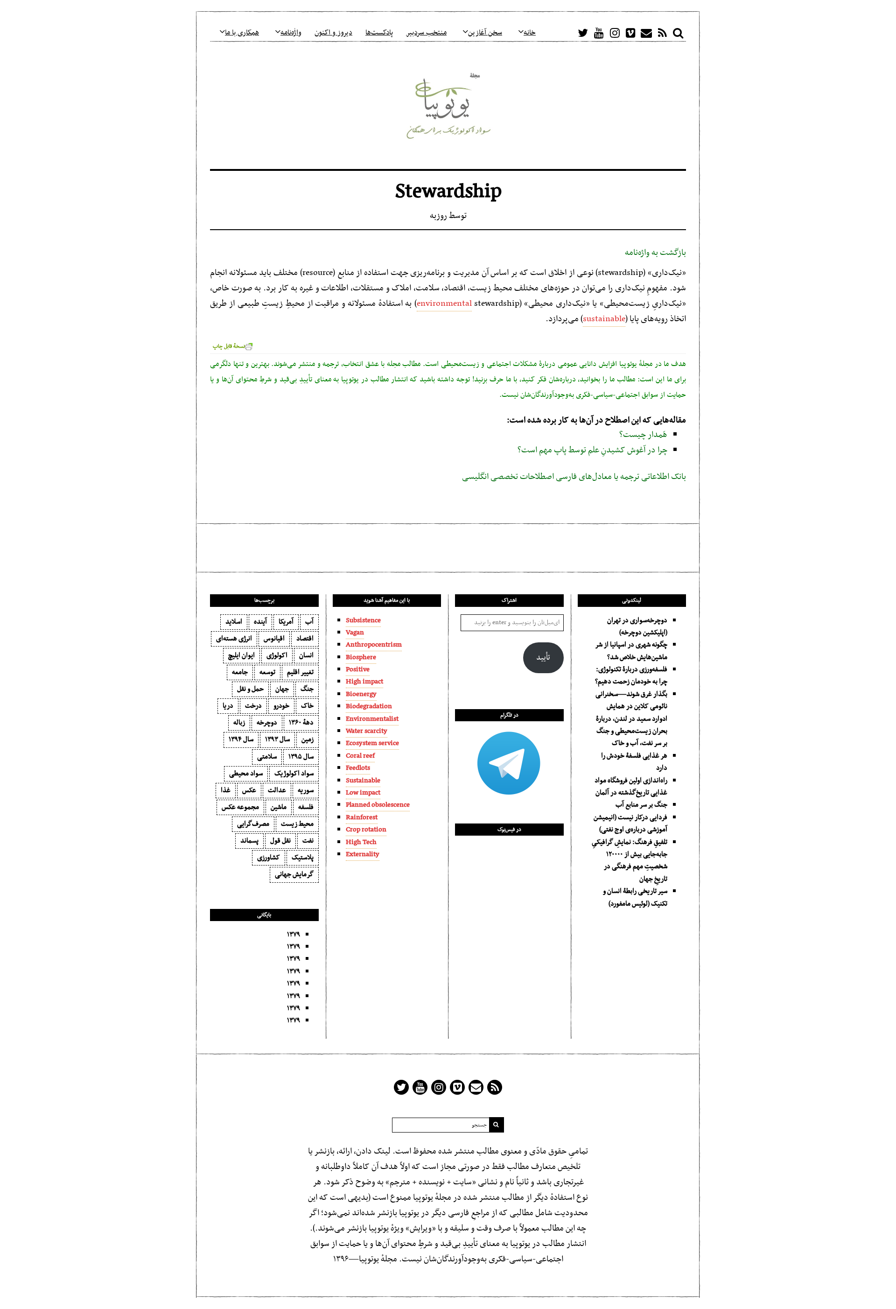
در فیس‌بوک (509, 829)
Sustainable (363, 780)
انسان (306, 655)
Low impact (363, 793)
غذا (226, 790)
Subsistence (363, 620)
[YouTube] (599, 32)
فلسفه (306, 807)
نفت (308, 841)
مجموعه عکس (240, 807)
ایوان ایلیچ (241, 655)
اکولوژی (276, 655)
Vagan (355, 632)
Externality (362, 854)
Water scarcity (366, 731)
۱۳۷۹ (293, 935)
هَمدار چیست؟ (643, 435)
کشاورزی (268, 858)
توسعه (267, 672)
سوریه (306, 790)
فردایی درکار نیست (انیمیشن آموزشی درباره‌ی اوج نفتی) (630, 823)
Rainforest (362, 817)
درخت (253, 706)
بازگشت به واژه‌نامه (655, 253)
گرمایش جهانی (294, 874)
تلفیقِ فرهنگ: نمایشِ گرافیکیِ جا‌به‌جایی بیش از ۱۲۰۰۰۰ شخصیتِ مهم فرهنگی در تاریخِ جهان (629, 860)
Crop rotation (366, 829)
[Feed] (662, 32)
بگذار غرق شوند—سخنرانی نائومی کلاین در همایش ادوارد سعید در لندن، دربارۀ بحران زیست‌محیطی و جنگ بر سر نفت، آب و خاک (631, 719)
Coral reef (360, 756)
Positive (358, 669)
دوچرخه (267, 723)
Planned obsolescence (378, 805)
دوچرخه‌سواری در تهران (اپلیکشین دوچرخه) (637, 626)
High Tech (361, 842)
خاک (307, 706)
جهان (282, 689)
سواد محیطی (246, 773)
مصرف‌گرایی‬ (253, 824)
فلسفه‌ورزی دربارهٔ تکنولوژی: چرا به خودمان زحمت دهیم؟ (631, 675)
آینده (260, 622)
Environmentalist (372, 719)
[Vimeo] (630, 32)
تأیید (543, 657)
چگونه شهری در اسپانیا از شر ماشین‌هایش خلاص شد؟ (631, 651)
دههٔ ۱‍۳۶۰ (301, 723)
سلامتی (267, 757)
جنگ (307, 689)
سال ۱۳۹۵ (301, 757)
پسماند (249, 841)
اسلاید (233, 622)
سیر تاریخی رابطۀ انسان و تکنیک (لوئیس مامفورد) (635, 897)
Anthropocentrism (374, 645)
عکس (249, 790)
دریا (228, 706)
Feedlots (358, 768)
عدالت (277, 790)
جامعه (240, 672)
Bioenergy (361, 694)
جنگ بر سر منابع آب (641, 805)
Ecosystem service (372, 743)
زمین (307, 739)
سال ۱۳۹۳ (277, 739)
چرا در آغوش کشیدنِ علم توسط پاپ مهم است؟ (592, 450)
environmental (444, 303)
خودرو (281, 706)
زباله (239, 723)
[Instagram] (615, 32)
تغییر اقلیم (300, 672)
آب (309, 622)
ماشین (279, 807)
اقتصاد (305, 639)
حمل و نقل (250, 689)
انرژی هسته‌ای (234, 639)
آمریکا (286, 622)
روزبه (438, 216)
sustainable (604, 319)
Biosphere (361, 657)
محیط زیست (297, 824)
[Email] (646, 32)
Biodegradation (369, 706)
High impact (364, 682)
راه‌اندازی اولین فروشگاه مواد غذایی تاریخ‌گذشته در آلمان (631, 786)
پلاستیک (303, 858)
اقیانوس (274, 639)
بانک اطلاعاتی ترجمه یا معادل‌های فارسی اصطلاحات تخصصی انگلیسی (574, 477)
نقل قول (280, 841)
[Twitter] (583, 32)
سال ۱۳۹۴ (241, 739)
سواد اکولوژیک (294, 773)
